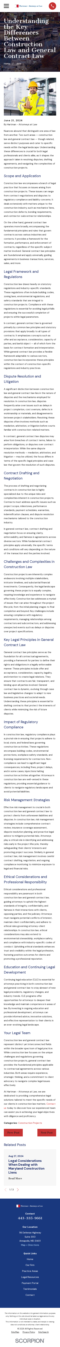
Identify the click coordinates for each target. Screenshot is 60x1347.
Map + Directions (30, 1245)
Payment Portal (30, 1283)
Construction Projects (30, 1123)
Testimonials (30, 1289)
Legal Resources (30, 1277)
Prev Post (13, 1132)
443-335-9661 (30, 1218)
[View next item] (17, 1189)
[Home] (29, 6)
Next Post (47, 1132)
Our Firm (30, 1265)
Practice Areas (30, 1271)
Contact (30, 1295)
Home (30, 1259)
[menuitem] (15, 1332)
